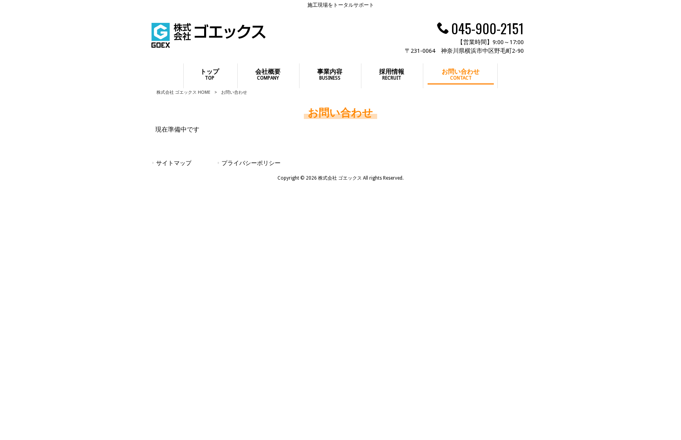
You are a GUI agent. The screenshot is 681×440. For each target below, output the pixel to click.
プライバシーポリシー (251, 163)
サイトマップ (174, 163)
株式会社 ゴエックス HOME (183, 92)
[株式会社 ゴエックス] (208, 45)
